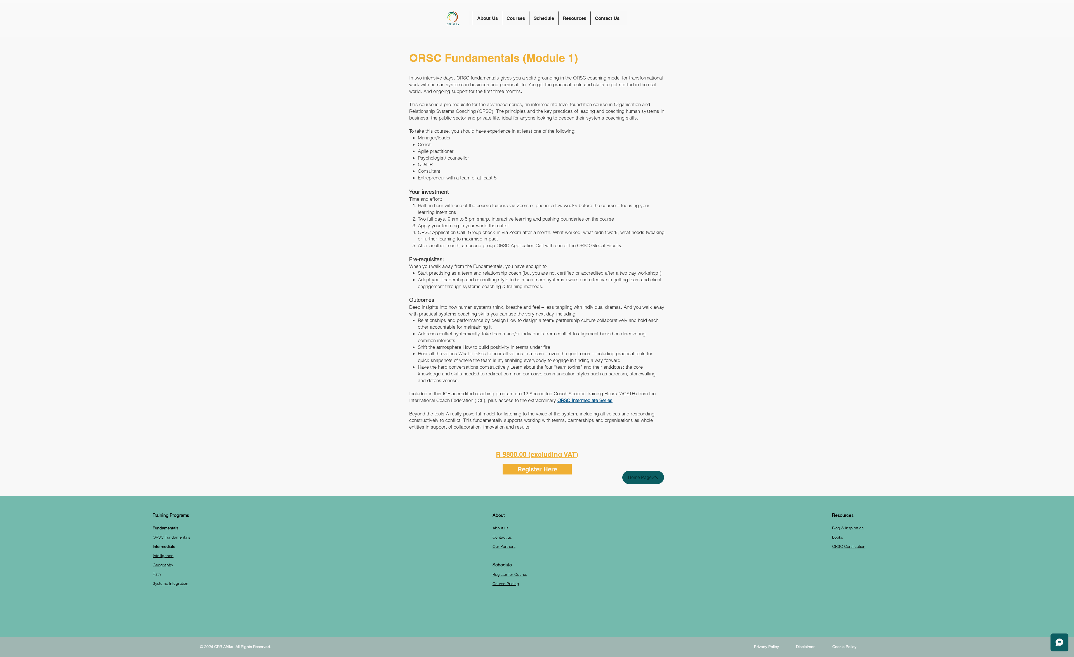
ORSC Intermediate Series (585, 400)
